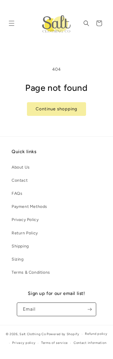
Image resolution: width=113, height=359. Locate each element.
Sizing (18, 259)
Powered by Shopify (63, 334)
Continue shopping (56, 109)
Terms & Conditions (31, 272)
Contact (20, 180)
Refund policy (96, 334)
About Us (21, 167)
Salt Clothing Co (32, 334)
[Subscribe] (89, 309)
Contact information (90, 343)
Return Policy (25, 233)
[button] (11, 23)
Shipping (20, 246)
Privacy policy (23, 343)
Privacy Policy (25, 219)
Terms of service (54, 343)
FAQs (17, 193)
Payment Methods (29, 206)
